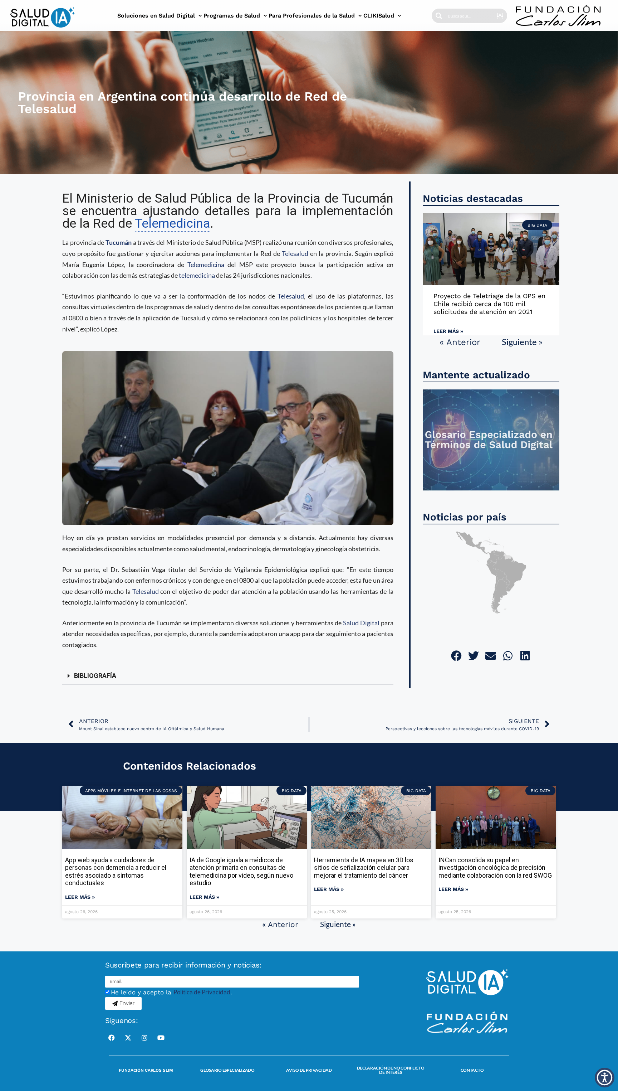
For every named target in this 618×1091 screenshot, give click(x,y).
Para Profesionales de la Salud (312, 15)
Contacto (472, 1070)
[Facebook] (111, 1037)
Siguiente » (522, 341)
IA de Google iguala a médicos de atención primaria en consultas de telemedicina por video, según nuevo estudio (241, 871)
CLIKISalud (378, 15)
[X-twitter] (128, 1037)
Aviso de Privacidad (309, 1070)
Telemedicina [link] (172, 223)
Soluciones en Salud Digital (156, 15)
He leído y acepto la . (171, 992)
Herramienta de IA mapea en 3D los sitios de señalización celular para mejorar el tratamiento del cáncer (363, 867)
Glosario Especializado (227, 1070)
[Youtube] (160, 1037)
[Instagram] (144, 1037)
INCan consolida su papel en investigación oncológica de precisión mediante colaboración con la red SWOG (495, 867)
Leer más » (448, 331)
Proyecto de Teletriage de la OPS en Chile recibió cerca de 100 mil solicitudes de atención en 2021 (489, 303)
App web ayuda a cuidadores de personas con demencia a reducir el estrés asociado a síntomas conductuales (115, 871)
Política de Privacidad (201, 992)
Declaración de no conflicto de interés (391, 1070)
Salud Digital (361, 623)
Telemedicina (205, 264)
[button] (227, 676)
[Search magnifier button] (439, 16)
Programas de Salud (231, 15)
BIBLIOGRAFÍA (95, 675)
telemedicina (197, 275)
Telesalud (295, 253)
